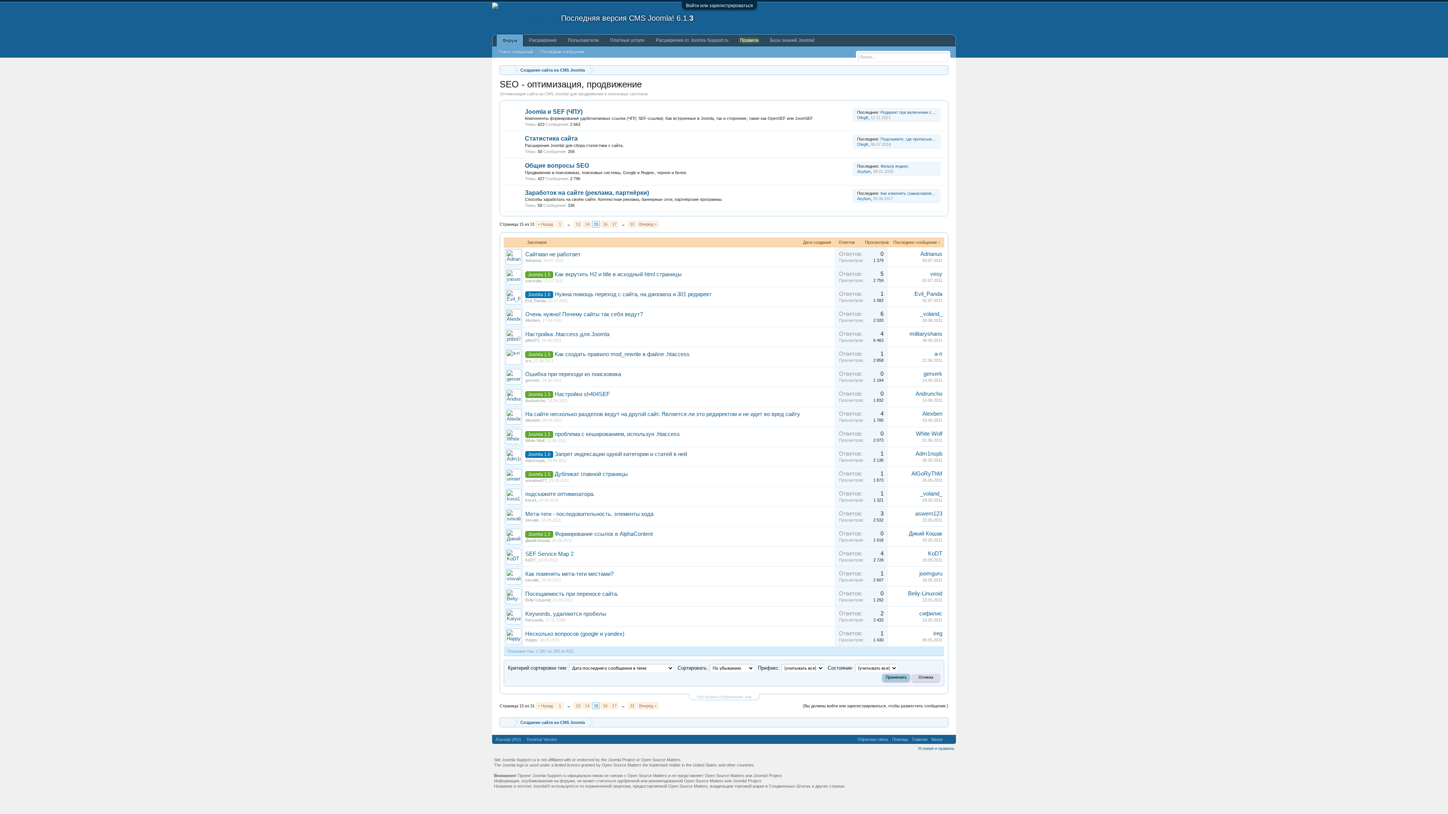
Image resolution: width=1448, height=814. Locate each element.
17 (614, 224)
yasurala (533, 280)
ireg (937, 633)
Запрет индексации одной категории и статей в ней (621, 454)
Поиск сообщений (516, 52)
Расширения (543, 40)
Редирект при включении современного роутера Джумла (934, 112)
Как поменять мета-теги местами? (569, 574)
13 (578, 224)
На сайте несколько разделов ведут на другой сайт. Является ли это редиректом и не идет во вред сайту (662, 414)
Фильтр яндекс (894, 166)
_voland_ (931, 314)
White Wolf (535, 440)
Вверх (937, 739)
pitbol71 (532, 340)
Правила (749, 40)
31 (632, 224)
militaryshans (926, 334)
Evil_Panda (535, 300)
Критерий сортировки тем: (538, 668)
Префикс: (769, 668)
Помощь (900, 739)
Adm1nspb (535, 460)
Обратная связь (872, 739)
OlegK (862, 117)
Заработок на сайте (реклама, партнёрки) (587, 193)
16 (605, 224)
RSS (848, 115)
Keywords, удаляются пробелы (565, 614)
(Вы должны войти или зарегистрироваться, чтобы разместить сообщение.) (875, 706)
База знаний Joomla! (792, 40)
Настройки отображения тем (724, 697)
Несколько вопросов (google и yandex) (574, 634)
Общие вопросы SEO (557, 165)
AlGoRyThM (926, 474)
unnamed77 (536, 480)
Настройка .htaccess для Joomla (567, 334)
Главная (920, 739)
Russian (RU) (508, 739)
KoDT (530, 560)
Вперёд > (648, 224)
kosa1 (531, 500)
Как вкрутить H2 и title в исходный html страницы (618, 274)
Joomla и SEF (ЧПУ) (554, 112)
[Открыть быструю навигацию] (943, 69)
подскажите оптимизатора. (560, 494)
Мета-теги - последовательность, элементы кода (589, 514)
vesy (936, 274)
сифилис (930, 613)
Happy (531, 640)
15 (596, 224)
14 (587, 224)
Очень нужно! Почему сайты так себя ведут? (584, 314)
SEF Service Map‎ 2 (549, 554)
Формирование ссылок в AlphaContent (604, 534)
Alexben (532, 320)
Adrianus (533, 260)
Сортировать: (693, 668)
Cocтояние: (840, 668)
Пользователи (583, 40)
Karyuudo (534, 620)
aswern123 (928, 514)
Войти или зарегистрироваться (719, 5)
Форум (509, 40)
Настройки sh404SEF (582, 394)
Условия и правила (936, 748)
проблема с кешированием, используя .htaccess (617, 434)
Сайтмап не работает (553, 254)
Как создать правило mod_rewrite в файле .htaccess (622, 354)
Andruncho (535, 400)
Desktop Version (542, 739)
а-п (528, 360)
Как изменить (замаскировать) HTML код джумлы (928, 193)
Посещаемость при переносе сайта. (571, 594)
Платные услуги (627, 40)
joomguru (930, 574)
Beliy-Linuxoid (538, 600)
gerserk (532, 380)
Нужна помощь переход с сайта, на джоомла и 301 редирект (633, 294)
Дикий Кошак (537, 540)
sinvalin (532, 520)
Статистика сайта (551, 138)
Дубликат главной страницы (591, 474)
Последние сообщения (562, 52)
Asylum (864, 171)
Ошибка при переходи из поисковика (573, 374)
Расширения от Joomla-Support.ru (692, 40)
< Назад (545, 224)
